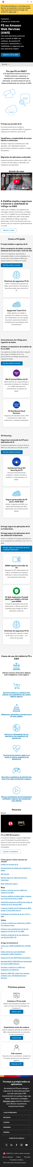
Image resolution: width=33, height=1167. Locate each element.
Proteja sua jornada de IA (9, 864)
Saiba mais (12, 12)
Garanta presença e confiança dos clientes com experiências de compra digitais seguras (16, 694)
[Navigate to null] (16, 823)
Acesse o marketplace (10, 852)
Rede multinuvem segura (9, 884)
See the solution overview (11, 265)
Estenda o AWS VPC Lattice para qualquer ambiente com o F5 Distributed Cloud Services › (15, 976)
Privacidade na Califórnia (16, 1160)
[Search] (27, 2)
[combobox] (13, 64)
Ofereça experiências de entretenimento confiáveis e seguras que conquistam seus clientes (16, 799)
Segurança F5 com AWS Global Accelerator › (16, 958)
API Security (5, 874)
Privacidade (27, 1157)
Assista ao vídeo (8, 230)
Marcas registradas (8, 1157)
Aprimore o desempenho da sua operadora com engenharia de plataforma (16, 736)
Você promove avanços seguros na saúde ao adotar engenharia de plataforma (16, 757)
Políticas (18, 1157)
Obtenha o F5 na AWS (10, 55)
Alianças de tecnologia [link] (10, 21)
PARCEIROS (5, 19)
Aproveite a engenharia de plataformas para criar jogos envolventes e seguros (16, 778)
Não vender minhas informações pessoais (15, 1162)
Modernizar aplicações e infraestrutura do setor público (16, 715)
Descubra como (9, 1101)
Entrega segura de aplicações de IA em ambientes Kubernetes (16, 549)
